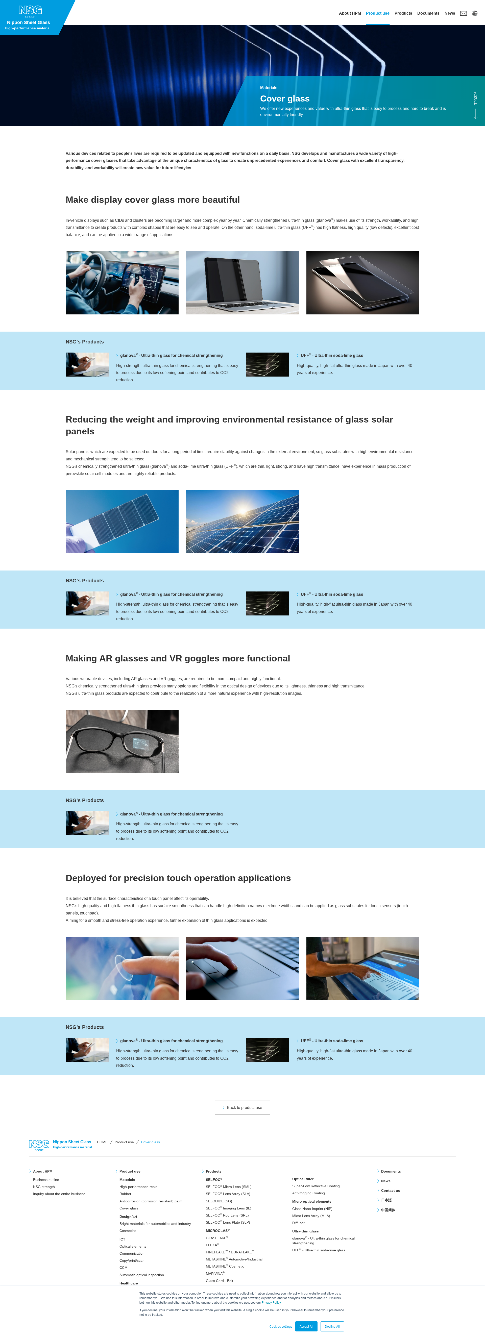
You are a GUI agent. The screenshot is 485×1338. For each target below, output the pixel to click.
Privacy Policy (271, 1302)
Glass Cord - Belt (219, 1281)
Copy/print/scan (131, 1260)
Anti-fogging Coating (308, 1193)
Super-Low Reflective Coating (316, 1186)
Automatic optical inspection (141, 1275)
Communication (131, 1253)
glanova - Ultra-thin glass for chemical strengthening (323, 1240)
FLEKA (212, 1245)
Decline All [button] (332, 1326)
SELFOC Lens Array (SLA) (228, 1194)
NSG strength (44, 1187)
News (450, 13)
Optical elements (132, 1246)
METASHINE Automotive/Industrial (234, 1259)
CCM (123, 1268)
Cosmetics (127, 1231)
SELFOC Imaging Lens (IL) (228, 1208)
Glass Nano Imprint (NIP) (312, 1209)
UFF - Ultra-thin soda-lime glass (318, 1250)
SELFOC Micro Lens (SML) (229, 1186)
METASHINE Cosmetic (225, 1266)
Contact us (390, 1190)
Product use (378, 13)
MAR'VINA (215, 1273)
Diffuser (298, 1223)
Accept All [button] (306, 1326)
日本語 (386, 1200)
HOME (102, 1142)
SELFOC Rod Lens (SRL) (227, 1215)
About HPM (350, 13)
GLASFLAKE (217, 1238)
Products (403, 13)
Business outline (46, 1180)
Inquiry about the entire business (59, 1194)
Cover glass (128, 1208)
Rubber (125, 1194)
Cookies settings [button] (281, 1326)
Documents (428, 13)
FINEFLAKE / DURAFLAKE (230, 1252)
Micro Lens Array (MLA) (311, 1216)
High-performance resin (138, 1187)
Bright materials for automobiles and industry (155, 1224)
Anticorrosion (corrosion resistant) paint (150, 1201)
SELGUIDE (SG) (219, 1201)
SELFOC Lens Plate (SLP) (228, 1222)
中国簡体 (388, 1210)
